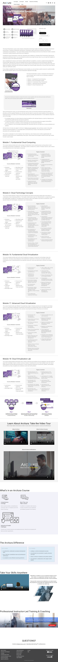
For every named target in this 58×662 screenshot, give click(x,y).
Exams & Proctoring (4, 657)
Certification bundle (44, 35)
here (35, 70)
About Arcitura (3, 650)
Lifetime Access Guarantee (30, 128)
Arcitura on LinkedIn (49, 655)
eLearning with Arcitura (5, 654)
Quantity (40, 38)
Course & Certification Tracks (6, 656)
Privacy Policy (18, 654)
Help (28, 651)
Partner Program (19, 651)
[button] (16, 1)
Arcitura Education (30, 660)
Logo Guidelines (19, 657)
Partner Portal (18, 653)
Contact (29, 650)
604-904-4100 (30, 644)
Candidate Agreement (20, 656)
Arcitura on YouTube (49, 650)
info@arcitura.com (20, 644)
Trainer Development (20, 650)
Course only (42, 33)
